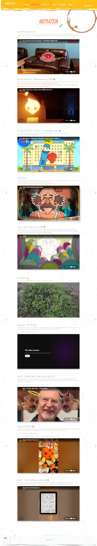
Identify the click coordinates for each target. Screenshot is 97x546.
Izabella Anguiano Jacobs (56, 84)
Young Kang (43, 327)
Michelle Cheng (28, 86)
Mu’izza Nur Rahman (37, 86)
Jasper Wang (74, 84)
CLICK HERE (34, 134)
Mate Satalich (33, 433)
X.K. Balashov (47, 86)
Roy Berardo (48, 232)
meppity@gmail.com (86, 3)
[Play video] (48, 300)
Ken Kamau (20, 86)
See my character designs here (50, 83)
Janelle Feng (67, 84)
